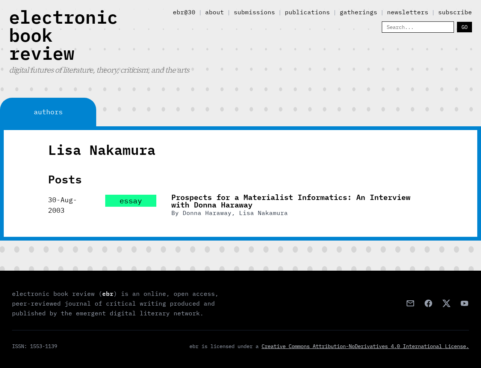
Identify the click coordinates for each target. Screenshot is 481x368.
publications (307, 12)
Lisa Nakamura (263, 213)
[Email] (410, 303)
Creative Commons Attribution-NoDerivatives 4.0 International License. (365, 346)
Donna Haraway (207, 213)
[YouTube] (464, 303)
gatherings (358, 12)
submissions (254, 12)
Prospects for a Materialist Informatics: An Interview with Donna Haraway (290, 200)
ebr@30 (184, 12)
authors (48, 112)
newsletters (407, 12)
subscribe (455, 12)
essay (130, 200)
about (214, 12)
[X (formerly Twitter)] (446, 303)
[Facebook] (428, 303)
